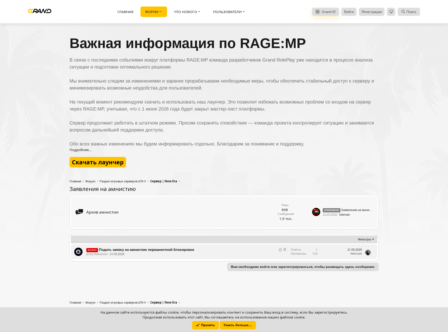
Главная (125, 11)
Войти (349, 12)
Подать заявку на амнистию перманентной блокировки (146, 250)
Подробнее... (80, 149)
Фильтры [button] (364, 239)
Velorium (356, 254)
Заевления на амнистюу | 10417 (356, 210)
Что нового (185, 11)
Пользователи (227, 11)
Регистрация (372, 12)
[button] (160, 11)
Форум (151, 11)
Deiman (344, 214)
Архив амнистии (102, 212)
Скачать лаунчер (98, 162)
